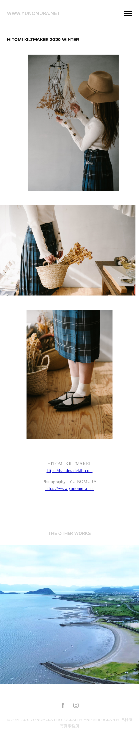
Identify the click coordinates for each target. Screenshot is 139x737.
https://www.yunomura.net (69, 488)
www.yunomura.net (33, 13)
